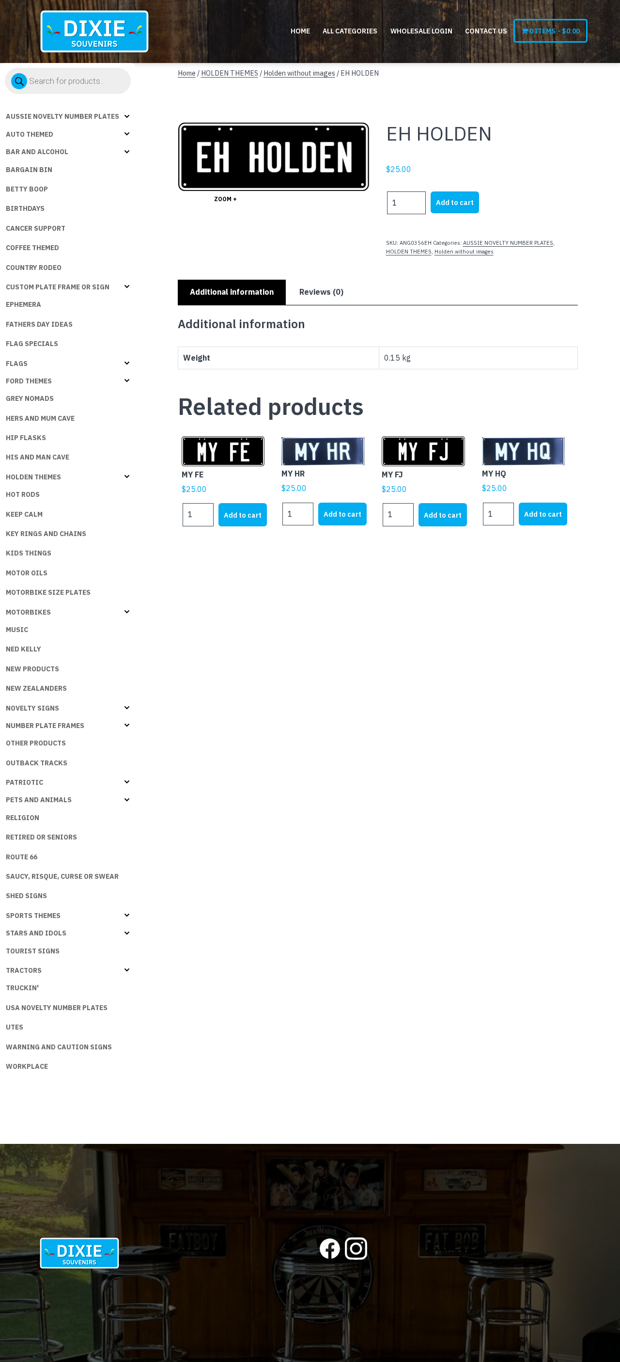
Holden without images (299, 73)
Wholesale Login (421, 31)
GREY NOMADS (30, 398)
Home (300, 31)
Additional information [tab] (232, 292)
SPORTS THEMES (33, 915)
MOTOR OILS (26, 573)
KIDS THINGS (28, 553)
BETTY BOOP (27, 189)
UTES (14, 1027)
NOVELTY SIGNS (32, 708)
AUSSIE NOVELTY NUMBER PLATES (62, 116)
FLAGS (17, 363)
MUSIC (17, 629)
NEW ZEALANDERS (36, 688)
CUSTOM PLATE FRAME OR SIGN (57, 287)
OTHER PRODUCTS (36, 743)
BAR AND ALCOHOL (37, 151)
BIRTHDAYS (25, 208)
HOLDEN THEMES (33, 477)
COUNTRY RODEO (34, 267)
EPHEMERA (23, 304)
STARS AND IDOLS (36, 933)
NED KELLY (23, 649)
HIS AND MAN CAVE (37, 457)
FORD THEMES (29, 381)
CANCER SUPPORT (35, 228)
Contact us (486, 31)
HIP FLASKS (26, 437)
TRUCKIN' (22, 987)
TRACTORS (24, 970)
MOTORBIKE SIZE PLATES (48, 592)
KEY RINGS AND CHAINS (46, 533)
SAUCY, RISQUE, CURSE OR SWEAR (62, 876)
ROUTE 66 (21, 857)
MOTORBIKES (28, 612)
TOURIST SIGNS (33, 951)
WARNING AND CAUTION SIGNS (59, 1047)
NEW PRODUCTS (32, 669)
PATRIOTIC (24, 782)
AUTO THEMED (29, 134)
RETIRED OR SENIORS (41, 837)
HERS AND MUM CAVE (40, 418)
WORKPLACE (27, 1066)
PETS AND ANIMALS (39, 799)
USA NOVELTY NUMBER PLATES (57, 1007)
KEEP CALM (24, 514)
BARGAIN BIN (29, 169)
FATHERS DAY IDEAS (39, 324)
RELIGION (22, 817)
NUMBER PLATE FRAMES (45, 725)
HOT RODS (23, 494)
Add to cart (455, 202)
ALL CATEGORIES (350, 31)
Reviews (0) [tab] (321, 292)
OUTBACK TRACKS (36, 763)
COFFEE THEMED (32, 247)
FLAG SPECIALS (32, 343)
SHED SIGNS (26, 895)
